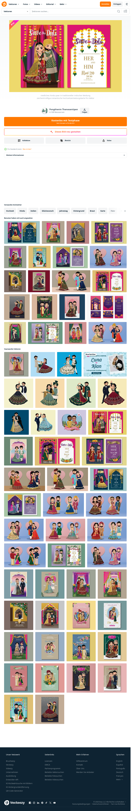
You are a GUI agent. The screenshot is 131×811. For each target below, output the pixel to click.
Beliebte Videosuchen (54, 779)
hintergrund (78, 211)
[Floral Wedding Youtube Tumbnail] (105, 364)
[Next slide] (121, 211)
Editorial (50, 4)
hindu (22, 211)
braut (92, 211)
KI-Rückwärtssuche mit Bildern (19, 783)
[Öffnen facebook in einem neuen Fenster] (30, 803)
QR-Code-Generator (14, 791)
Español (117, 764)
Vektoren (13, 4)
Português (118, 768)
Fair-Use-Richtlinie (116, 804)
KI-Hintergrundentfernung (17, 787)
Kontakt (79, 764)
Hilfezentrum (81, 761)
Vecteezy (9, 764)
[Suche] (116, 11)
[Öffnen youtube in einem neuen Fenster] (54, 803)
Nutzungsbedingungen (79, 804)
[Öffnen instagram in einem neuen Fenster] (34, 803)
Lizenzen (48, 761)
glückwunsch (48, 211)
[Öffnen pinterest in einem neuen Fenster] (42, 803)
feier (113, 211)
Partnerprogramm (52, 768)
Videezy (9, 768)
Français (118, 776)
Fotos (25, 4)
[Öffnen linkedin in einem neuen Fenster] (38, 803)
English (117, 761)
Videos (37, 4)
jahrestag (63, 211)
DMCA (47, 764)
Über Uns (80, 768)
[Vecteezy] (4, 4)
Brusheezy (10, 761)
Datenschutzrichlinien (98, 804)
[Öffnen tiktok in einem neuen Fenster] (46, 803)
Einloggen (115, 4)
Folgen (83, 112)
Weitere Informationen (15, 155)
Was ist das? (27, 149)
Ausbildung (11, 776)
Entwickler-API (12, 779)
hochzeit (10, 211)
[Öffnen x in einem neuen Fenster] (50, 803)
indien (33, 211)
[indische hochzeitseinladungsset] (107, 307)
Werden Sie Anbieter (85, 772)
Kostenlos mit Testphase (65, 121)
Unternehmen (12, 772)
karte (102, 211)
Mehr (62, 4)
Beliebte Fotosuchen (53, 776)
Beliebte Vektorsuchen (54, 772)
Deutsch (118, 772)
